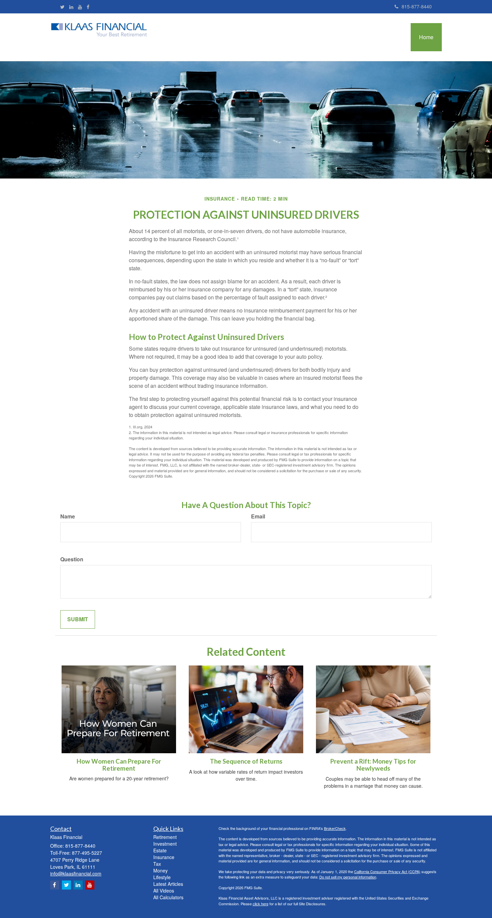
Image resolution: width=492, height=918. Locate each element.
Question (71, 559)
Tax (157, 863)
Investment (165, 843)
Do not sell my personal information (347, 876)
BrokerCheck (335, 828)
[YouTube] (80, 6)
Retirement (165, 837)
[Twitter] (62, 6)
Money (160, 870)
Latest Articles (168, 883)
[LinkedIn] (71, 6)
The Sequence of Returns (246, 761)
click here (260, 903)
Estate (160, 850)
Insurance (163, 857)
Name (67, 516)
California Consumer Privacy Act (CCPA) (387, 871)
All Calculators (168, 897)
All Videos (163, 890)
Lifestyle (162, 877)
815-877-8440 (417, 6)
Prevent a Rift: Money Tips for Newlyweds (373, 765)
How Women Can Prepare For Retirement (119, 765)
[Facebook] (88, 6)
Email (258, 516)
